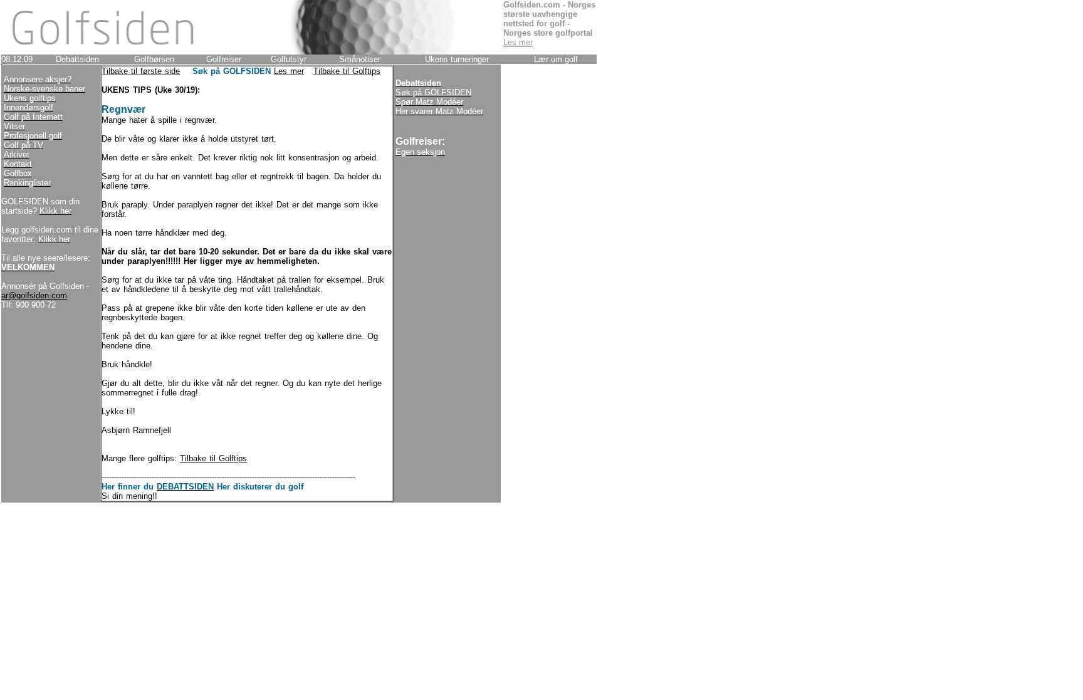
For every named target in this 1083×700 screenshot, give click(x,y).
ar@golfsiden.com (34, 295)
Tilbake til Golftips (346, 71)
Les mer (289, 71)
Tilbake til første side (141, 71)
